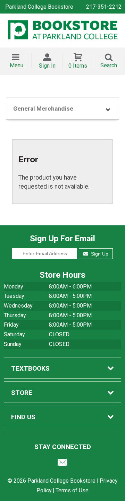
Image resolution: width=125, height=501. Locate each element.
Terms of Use (72, 490)
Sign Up (99, 254)
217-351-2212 (104, 6)
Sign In (47, 65)
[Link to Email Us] (62, 464)
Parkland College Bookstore (39, 6)
